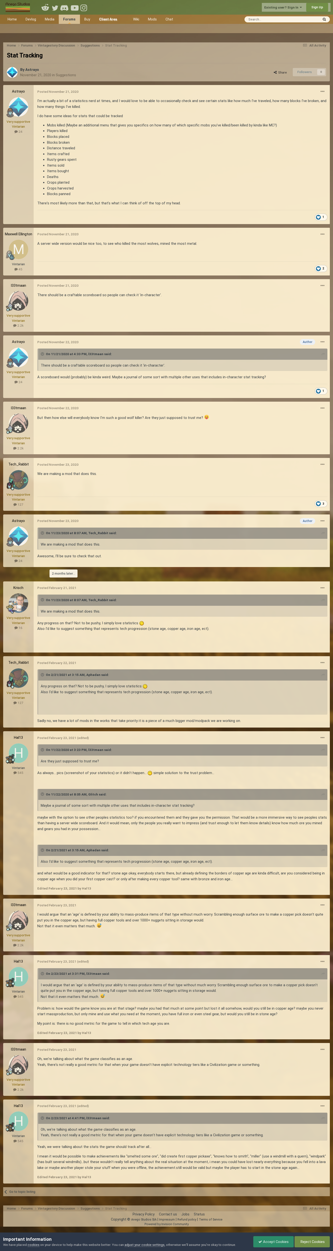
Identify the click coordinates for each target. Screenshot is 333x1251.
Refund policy (186, 1219)
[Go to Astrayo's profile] (12, 72)
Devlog (31, 19)
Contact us (168, 1214)
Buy (87, 19)
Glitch (93, 794)
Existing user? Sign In (282, 7)
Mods (152, 19)
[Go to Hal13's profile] (18, 753)
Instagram (84, 7)
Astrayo (32, 69)
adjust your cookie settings (145, 1245)
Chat (169, 19)
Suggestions (66, 75)
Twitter (55, 7)
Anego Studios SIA (144, 1219)
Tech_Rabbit (18, 464)
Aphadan (93, 675)
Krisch (18, 588)
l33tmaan (18, 285)
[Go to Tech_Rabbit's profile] (18, 480)
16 (20, 628)
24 (20, 131)
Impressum (167, 1219)
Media (49, 19)
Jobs (185, 1214)
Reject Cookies (312, 1242)
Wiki (136, 19)
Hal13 (18, 737)
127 (20, 504)
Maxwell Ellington (18, 234)
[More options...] (322, 92)
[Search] (324, 19)
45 (20, 269)
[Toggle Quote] (43, 354)
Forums (69, 19)
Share (282, 72)
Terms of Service (210, 1219)
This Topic (304, 19)
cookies (33, 1245)
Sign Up (317, 7)
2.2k (20, 325)
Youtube (74, 7)
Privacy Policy (144, 1214)
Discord (65, 7)
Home (12, 19)
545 (20, 773)
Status (199, 1214)
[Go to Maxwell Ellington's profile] (18, 249)
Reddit (45, 7)
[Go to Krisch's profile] (18, 603)
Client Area (108, 19)
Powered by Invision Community (167, 1224)
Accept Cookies (275, 1242)
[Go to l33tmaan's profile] (18, 301)
